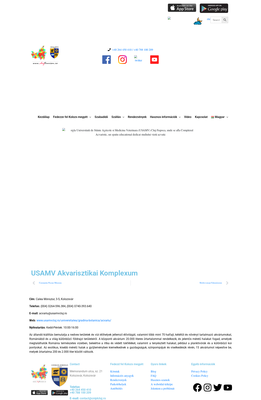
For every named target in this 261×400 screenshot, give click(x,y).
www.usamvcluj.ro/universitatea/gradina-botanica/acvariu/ (74, 320)
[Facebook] (197, 387)
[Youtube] (227, 387)
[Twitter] (217, 387)
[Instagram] (207, 387)
